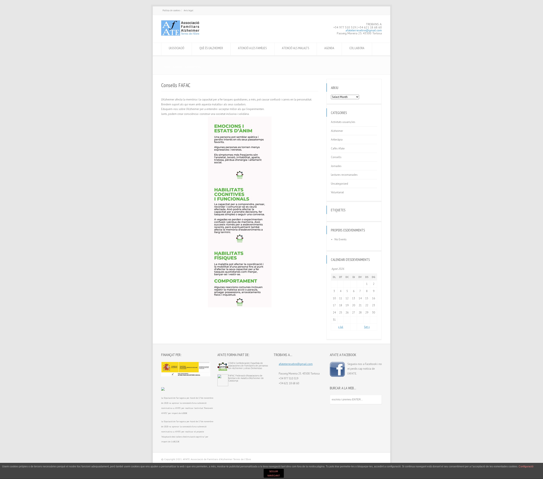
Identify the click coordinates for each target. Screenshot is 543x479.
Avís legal (188, 10)
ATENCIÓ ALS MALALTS (295, 48)
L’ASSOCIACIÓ (176, 48)
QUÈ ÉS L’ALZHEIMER (211, 48)
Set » (367, 327)
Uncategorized (339, 183)
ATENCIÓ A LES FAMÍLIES (252, 48)
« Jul (340, 327)
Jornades (336, 166)
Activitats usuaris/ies (343, 122)
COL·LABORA (356, 48)
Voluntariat (337, 192)
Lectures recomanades (344, 175)
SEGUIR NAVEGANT (273, 473)
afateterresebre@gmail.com (364, 30)
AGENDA (329, 48)
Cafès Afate (338, 148)
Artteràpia (337, 139)
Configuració (526, 466)
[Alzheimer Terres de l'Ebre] (180, 34)
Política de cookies (171, 10)
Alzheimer (337, 131)
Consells (336, 157)
